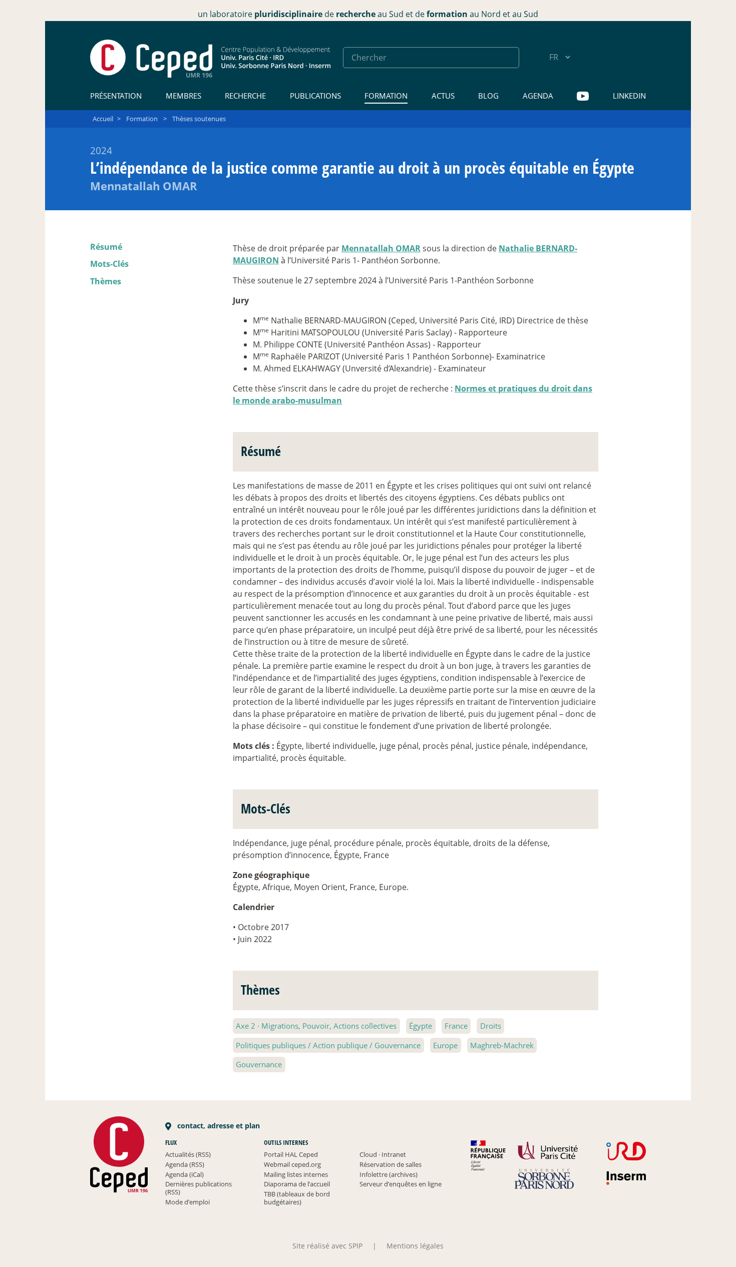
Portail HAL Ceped (291, 1154)
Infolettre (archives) (388, 1174)
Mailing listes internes (296, 1174)
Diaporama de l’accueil (297, 1183)
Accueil (103, 118)
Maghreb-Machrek (502, 1045)
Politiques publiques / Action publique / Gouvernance (328, 1045)
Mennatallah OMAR (381, 248)
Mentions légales (415, 1245)
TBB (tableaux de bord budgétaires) (297, 1197)
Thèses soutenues (199, 118)
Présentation (116, 96)
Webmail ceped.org (292, 1164)
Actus (443, 96)
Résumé (106, 246)
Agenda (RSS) (184, 1164)
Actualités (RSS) (188, 1154)
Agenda (538, 96)
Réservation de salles (390, 1164)
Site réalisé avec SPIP (327, 1245)
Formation (386, 96)
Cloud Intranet (382, 1154)
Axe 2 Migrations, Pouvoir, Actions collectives (316, 1026)
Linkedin (629, 96)
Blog (488, 96)
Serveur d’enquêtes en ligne (400, 1183)
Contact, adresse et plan (217, 1125)
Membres (183, 96)
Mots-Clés (109, 263)
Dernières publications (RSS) (198, 1187)
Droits (490, 1026)
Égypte (420, 1026)
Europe (445, 1045)
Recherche (245, 96)
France (456, 1026)
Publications (315, 96)
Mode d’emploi (187, 1201)
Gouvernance (259, 1064)
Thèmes (105, 281)
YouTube (583, 96)
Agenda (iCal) (184, 1174)
